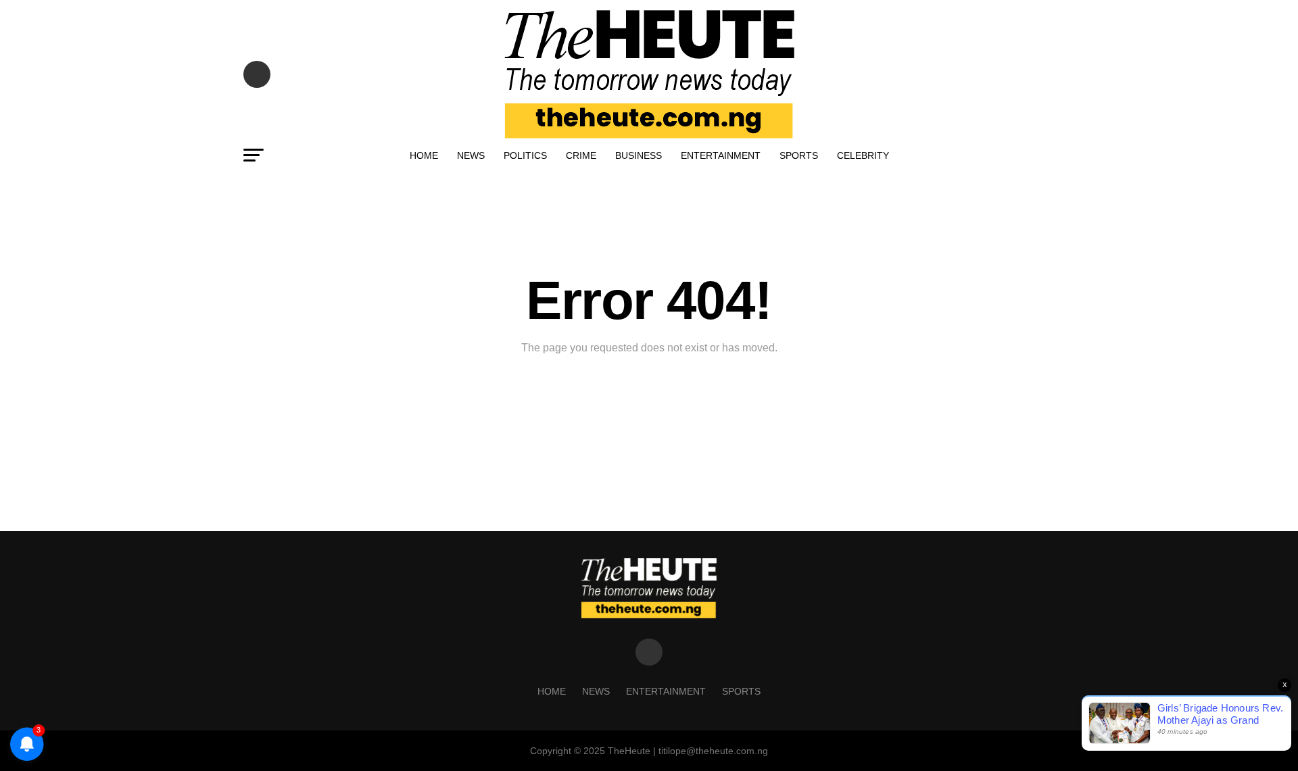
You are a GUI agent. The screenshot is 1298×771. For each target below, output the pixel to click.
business (638, 155)
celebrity (863, 155)
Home (424, 155)
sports (798, 155)
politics (525, 155)
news (471, 155)
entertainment (721, 155)
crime (581, 155)
